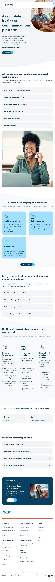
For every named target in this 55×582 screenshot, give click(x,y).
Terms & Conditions (6, 574)
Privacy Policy (16, 574)
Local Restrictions (12, 575)
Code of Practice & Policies (32, 572)
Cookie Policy (24, 574)
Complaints (21, 572)
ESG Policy (4, 575)
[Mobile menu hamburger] (50, 4)
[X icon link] (45, 576)
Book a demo (6, 52)
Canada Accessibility (33, 574)
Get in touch (10, 500)
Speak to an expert (26, 264)
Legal (19, 575)
